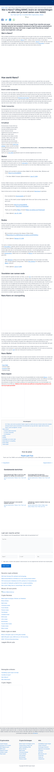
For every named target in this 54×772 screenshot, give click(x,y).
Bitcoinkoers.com (42, 753)
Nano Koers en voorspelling (8, 440)
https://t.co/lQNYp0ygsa (16, 235)
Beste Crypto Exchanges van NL (27, 743)
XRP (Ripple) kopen (4, 747)
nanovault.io (25, 163)
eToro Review (22, 755)
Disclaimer (40, 750)
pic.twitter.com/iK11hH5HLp (31, 235)
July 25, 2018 (18, 213)
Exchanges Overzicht (43, 747)
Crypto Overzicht (42, 745)
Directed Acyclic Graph (23, 97)
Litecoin (37, 41)
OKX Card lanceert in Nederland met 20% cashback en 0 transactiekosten (19, 580)
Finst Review (4, 612)
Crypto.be (40, 757)
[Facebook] (2, 20)
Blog (6, 7)
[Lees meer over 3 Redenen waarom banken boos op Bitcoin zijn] (39, 516)
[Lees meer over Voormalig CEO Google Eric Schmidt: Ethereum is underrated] (39, 489)
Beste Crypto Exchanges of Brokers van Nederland (13, 598)
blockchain (41, 43)
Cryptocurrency (35, 14)
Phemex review (5, 610)
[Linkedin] (10, 20)
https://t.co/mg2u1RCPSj (20, 204)
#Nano (27, 210)
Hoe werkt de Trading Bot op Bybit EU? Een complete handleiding (17, 583)
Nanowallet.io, (7, 246)
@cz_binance (31, 261)
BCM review (4, 616)
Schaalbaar (7, 434)
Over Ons (40, 752)
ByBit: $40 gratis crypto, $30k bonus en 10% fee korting (14, 637)
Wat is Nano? (5, 429)
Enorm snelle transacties (10, 430)
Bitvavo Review (5, 600)
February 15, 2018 (19, 238)
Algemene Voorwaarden (44, 748)
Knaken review (4, 626)
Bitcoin (22, 40)
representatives (8, 253)
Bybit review (4, 603)
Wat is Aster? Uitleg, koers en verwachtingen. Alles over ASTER (16, 585)
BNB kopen (2, 748)
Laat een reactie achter (9, 477)
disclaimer (35, 733)
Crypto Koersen (4, 743)
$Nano (19, 210)
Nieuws (41, 14)
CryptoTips (41, 755)
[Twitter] (6, 20)
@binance (10, 259)
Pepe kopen (3, 753)
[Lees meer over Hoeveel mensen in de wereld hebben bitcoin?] (15, 515)
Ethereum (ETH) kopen (5, 745)
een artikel (10, 152)
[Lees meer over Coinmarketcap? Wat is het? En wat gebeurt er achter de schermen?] (15, 488)
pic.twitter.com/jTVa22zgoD (37, 210)
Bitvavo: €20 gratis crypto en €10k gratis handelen (13, 634)
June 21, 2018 (33, 176)
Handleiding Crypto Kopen (44, 743)
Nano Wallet (5, 442)
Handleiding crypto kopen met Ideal (9, 672)
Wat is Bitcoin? (4, 677)
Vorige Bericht (5, 462)
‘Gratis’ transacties (9, 432)
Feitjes (43, 505)
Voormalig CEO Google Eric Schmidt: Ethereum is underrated (38, 475)
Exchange (4, 368)
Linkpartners (41, 759)
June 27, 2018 (18, 266)
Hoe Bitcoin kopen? (6, 675)
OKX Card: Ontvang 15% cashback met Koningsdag (13, 576)
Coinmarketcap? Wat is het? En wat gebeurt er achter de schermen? (15, 475)
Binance (30, 253)
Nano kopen (5, 444)
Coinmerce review (5, 605)
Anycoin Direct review (6, 623)
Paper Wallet (5, 365)
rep (30, 276)
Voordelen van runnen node (9, 439)
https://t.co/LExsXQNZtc (14, 173)
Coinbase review (5, 614)
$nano (8, 235)
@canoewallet (19, 196)
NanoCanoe (37, 191)
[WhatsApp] (14, 20)
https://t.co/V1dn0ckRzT (22, 206)
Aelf (14, 349)
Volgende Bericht (47, 462)
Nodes (4, 437)
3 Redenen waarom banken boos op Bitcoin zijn (39, 502)
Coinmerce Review (23, 752)
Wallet (4, 435)
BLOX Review (4, 621)
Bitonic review (4, 628)
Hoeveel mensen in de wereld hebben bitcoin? (13, 502)
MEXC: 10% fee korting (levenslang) (9, 639)
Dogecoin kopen (4, 750)
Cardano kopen (3, 752)
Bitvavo (45, 377)
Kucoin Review (4, 607)
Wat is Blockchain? (5, 679)
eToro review (4, 619)
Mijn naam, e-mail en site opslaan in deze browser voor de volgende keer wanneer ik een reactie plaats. (28, 561)
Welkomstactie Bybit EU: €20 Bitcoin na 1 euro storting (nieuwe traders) (18, 578)
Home (2, 7)
